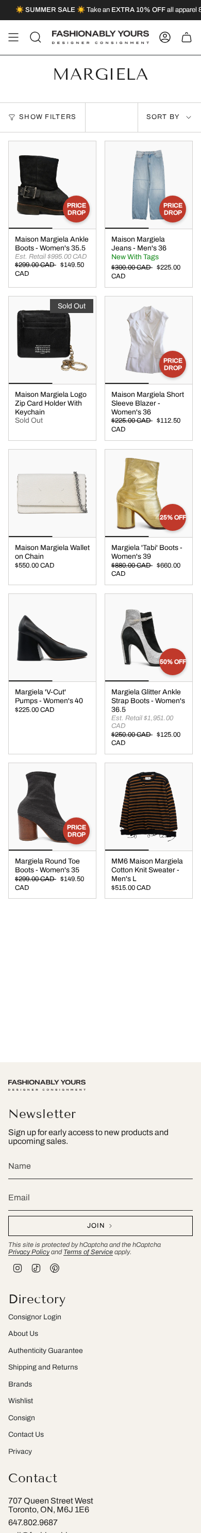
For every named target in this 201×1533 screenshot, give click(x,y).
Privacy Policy (28, 1252)
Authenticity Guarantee (45, 1351)
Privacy (20, 1451)
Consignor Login (34, 1317)
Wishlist (20, 1401)
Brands (20, 1384)
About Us (23, 1333)
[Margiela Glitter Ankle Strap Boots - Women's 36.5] (148, 637)
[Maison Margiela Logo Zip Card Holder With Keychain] (52, 340)
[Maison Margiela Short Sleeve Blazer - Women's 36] (148, 340)
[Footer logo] (47, 1085)
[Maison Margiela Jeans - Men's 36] (148, 185)
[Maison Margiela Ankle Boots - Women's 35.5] (52, 185)
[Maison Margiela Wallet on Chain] (52, 493)
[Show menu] (13, 37)
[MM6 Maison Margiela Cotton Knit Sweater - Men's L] (148, 807)
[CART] (186, 37)
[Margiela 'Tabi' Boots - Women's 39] (148, 493)
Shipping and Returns (43, 1367)
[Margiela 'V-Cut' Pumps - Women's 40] (52, 637)
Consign (21, 1418)
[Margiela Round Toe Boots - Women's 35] (52, 807)
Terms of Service (88, 1252)
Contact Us (26, 1434)
